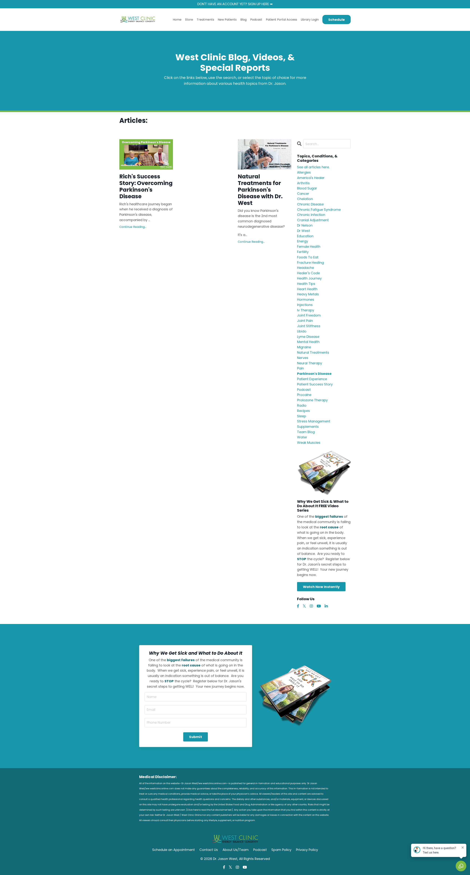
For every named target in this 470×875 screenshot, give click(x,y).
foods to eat (307, 257)
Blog (243, 19)
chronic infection (311, 214)
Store (189, 19)
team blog (306, 432)
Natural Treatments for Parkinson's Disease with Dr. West (260, 189)
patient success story (315, 384)
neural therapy (309, 363)
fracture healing (310, 262)
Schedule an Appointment (173, 849)
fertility (303, 252)
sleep (301, 416)
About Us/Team (236, 849)
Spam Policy (281, 849)
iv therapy (305, 310)
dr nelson (304, 225)
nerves (302, 357)
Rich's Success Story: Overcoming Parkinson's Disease (146, 186)
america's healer (311, 177)
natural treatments (313, 352)
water (302, 437)
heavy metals (308, 294)
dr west (303, 230)
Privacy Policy (307, 849)
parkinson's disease (314, 373)
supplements (308, 426)
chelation (305, 199)
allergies (304, 172)
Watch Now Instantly (321, 586)
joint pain (305, 320)
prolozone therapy (312, 400)
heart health (307, 289)
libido (301, 331)
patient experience (312, 379)
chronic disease (310, 204)
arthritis (303, 183)
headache (305, 267)
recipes (303, 410)
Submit (195, 736)
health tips (306, 283)
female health (308, 246)
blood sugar (307, 188)
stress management (313, 421)
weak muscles (308, 442)
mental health (308, 341)
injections (305, 305)
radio (301, 405)
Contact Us (208, 849)
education (305, 236)
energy (302, 241)
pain (300, 368)
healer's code (308, 273)
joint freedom (309, 315)
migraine (304, 347)
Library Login (310, 19)
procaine (304, 394)
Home (177, 19)
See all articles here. (313, 167)
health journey (309, 278)
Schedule (336, 19)
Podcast (256, 19)
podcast (304, 389)
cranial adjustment (313, 220)
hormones (305, 299)
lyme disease (308, 336)
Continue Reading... (132, 227)
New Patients (227, 19)
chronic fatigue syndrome (319, 209)
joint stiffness (308, 326)
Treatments (205, 19)
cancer (303, 193)
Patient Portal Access (281, 19)
